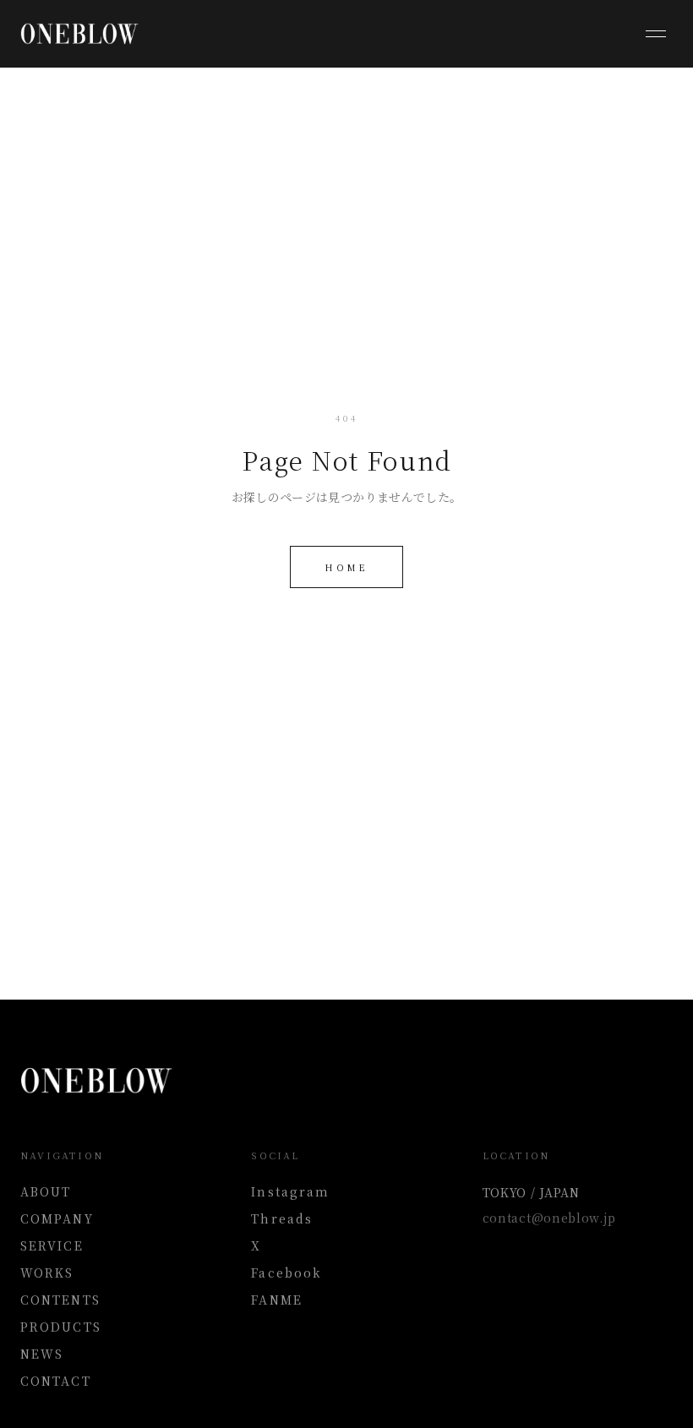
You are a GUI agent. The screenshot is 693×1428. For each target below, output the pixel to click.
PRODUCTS (60, 1326)
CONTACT (55, 1380)
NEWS (41, 1353)
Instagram (290, 1191)
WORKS (47, 1272)
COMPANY (57, 1218)
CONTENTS (60, 1299)
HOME (346, 567)
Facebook (286, 1272)
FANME (277, 1299)
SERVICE (52, 1245)
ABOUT (46, 1191)
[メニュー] (656, 34)
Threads (282, 1218)
